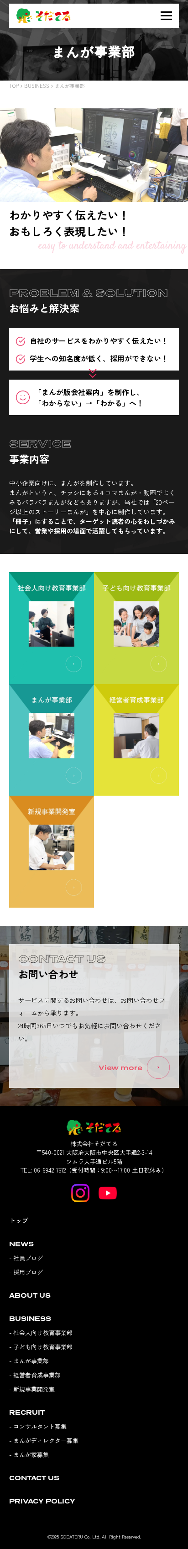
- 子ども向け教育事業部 (41, 1346)
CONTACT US (34, 1478)
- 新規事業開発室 (32, 1389)
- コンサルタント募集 (38, 1426)
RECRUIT (27, 1412)
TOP (14, 85)
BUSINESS (36, 85)
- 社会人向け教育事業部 (41, 1332)
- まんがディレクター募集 (43, 1440)
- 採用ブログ (26, 1272)
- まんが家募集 (29, 1454)
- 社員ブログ (26, 1258)
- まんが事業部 (29, 1360)
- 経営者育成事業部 (35, 1375)
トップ (18, 1220)
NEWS (21, 1244)
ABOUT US (30, 1295)
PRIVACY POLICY (42, 1501)
